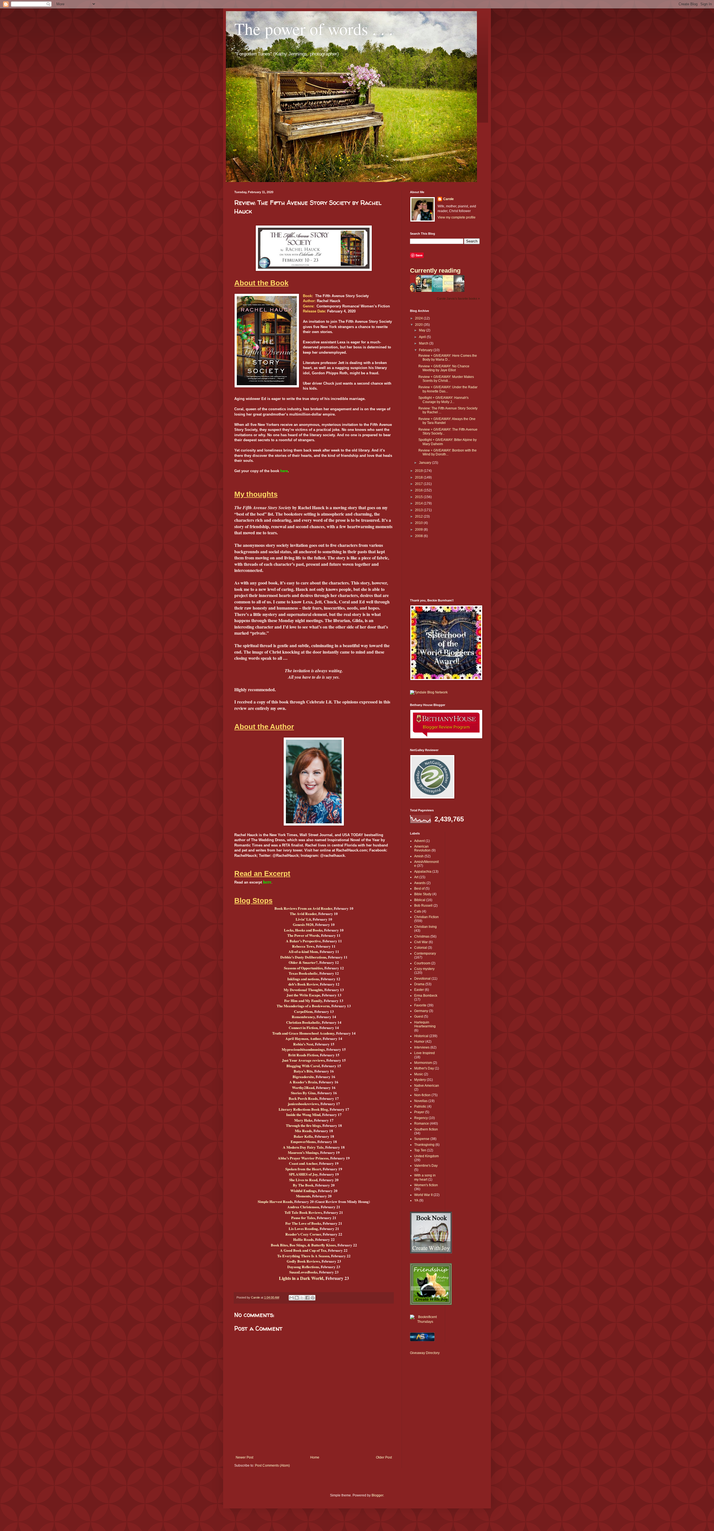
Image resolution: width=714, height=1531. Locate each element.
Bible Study (422, 894)
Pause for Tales (303, 1218)
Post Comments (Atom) (272, 1465)
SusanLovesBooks (303, 1272)
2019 (419, 471)
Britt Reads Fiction (303, 1055)
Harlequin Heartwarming (425, 1024)
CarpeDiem (303, 1011)
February (426, 350)
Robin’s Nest (303, 1044)
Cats (417, 911)
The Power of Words (303, 935)
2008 (419, 536)
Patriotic (420, 1106)
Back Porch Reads (303, 1098)
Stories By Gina (303, 1093)
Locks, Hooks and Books (303, 930)
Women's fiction (426, 1185)
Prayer (419, 1112)
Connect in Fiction (303, 1027)
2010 (419, 523)
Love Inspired (424, 1053)
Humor (419, 1042)
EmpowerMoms (303, 1141)
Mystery (420, 1080)
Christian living (425, 927)
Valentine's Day (426, 1166)
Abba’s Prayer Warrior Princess (303, 1158)
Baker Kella (303, 1136)
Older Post (384, 1457)
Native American (426, 1086)
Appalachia (422, 872)
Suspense (422, 1139)
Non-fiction (422, 1095)
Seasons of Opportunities (303, 968)
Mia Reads (303, 1131)
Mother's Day (424, 1068)
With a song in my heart (425, 1177)
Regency (421, 1118)
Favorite (420, 1005)
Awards (420, 883)
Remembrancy (303, 1017)
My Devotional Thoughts (303, 990)
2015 (419, 497)
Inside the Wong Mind (303, 1114)
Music (418, 1074)
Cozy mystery (424, 969)
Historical (421, 1036)
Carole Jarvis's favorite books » (458, 298)
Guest (418, 1016)
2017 (419, 484)
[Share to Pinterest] (312, 1297)
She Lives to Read (303, 1180)
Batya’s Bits (303, 1071)
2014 (419, 503)
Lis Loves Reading (303, 1228)
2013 (419, 510)
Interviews (422, 1047)
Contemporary (425, 953)
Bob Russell (423, 906)
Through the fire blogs (303, 1125)
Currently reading (435, 270)
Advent (419, 841)
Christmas (422, 936)
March (424, 343)
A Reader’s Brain (303, 1082)
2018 (419, 477)
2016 (419, 490)
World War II (423, 1195)
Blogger (377, 1495)
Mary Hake (303, 1120)
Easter (419, 990)
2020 (419, 325)
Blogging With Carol (303, 1066)
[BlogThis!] (297, 1297)
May (422, 330)
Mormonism (423, 1063)
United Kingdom (426, 1156)
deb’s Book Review (303, 984)
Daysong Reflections (303, 1267)
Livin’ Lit (303, 919)
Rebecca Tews (303, 946)
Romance (421, 1123)
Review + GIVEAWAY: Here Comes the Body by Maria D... (447, 357)
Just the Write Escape (303, 995)
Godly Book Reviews (303, 1261)
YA (416, 1200)
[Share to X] (302, 1297)
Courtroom (422, 963)
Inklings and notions (303, 979)
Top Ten (420, 1150)
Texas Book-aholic (303, 973)
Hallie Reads (303, 1239)
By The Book (303, 1185)
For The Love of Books (303, 1223)
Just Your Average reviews (303, 1060)
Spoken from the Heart (303, 1169)
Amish (419, 856)
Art (416, 877)
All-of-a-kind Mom (303, 951)
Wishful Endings (303, 1190)
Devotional (422, 979)
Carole (448, 199)
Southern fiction (426, 1129)
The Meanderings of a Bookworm (303, 1006)
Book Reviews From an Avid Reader (303, 908)
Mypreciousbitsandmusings (303, 1049)
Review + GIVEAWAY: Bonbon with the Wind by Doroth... (447, 452)
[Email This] (291, 1297)
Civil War (421, 942)
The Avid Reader (303, 913)
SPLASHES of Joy (303, 1174)
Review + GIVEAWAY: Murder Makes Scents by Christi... (446, 379)
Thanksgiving (424, 1145)
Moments (303, 1196)
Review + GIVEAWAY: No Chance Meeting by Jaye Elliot (443, 368)
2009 (419, 530)
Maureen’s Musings (303, 1152)
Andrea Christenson (303, 1207)
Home (314, 1457)
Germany (421, 1011)
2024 (419, 318)
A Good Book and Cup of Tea (303, 1250)
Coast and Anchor (303, 1163)
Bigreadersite (303, 1076)
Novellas (421, 1101)
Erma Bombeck (425, 996)
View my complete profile (457, 217)
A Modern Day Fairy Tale (303, 1147)
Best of (419, 889)
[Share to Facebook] (307, 1297)
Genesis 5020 (303, 924)
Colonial (420, 948)
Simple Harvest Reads (275, 1201)
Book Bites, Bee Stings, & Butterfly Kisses (303, 1245)
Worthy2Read (303, 1087)
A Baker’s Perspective (303, 941)
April (423, 337)
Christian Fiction (426, 917)
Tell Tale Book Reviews (303, 1212)
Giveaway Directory (425, 1353)
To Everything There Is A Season (303, 1256)
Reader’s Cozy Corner (303, 1234)
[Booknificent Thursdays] (425, 1322)
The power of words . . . (313, 28)
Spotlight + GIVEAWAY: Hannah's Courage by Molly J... (443, 400)
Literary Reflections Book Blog (303, 1109)
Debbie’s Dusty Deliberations (303, 957)
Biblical (419, 900)
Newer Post (244, 1457)
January (425, 463)
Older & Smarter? (303, 962)
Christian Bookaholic (303, 1022)
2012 (419, 516)
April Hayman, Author (303, 1038)
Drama (419, 984)
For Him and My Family (303, 1000)
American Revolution (422, 848)
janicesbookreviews (303, 1104)
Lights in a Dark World (301, 1278)
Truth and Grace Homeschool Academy (303, 1033)
